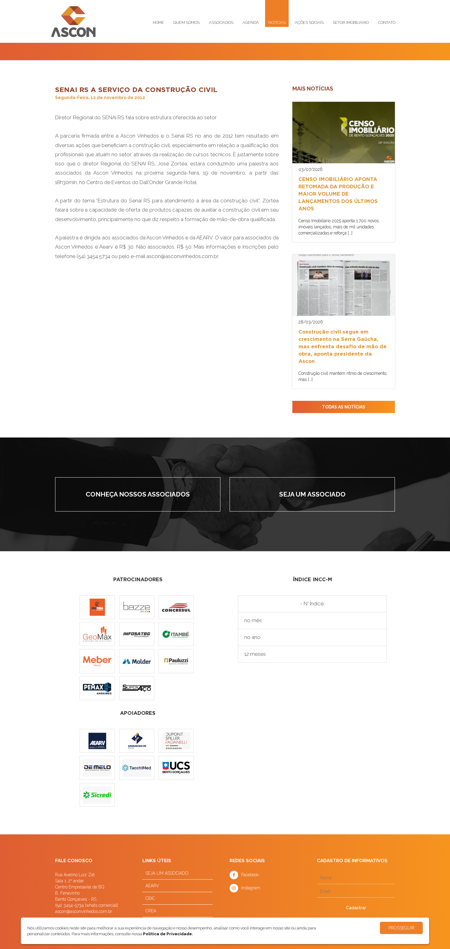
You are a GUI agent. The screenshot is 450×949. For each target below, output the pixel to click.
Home (158, 22)
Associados (221, 22)
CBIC (150, 898)
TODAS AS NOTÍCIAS (343, 406)
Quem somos (186, 22)
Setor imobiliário (351, 22)
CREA (150, 910)
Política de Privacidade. (168, 933)
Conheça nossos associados (138, 494)
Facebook (250, 874)
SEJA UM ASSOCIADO (167, 873)
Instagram (250, 887)
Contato (387, 22)
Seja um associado (312, 494)
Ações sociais (309, 22)
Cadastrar (356, 907)
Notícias (277, 22)
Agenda (250, 22)
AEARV (152, 885)
